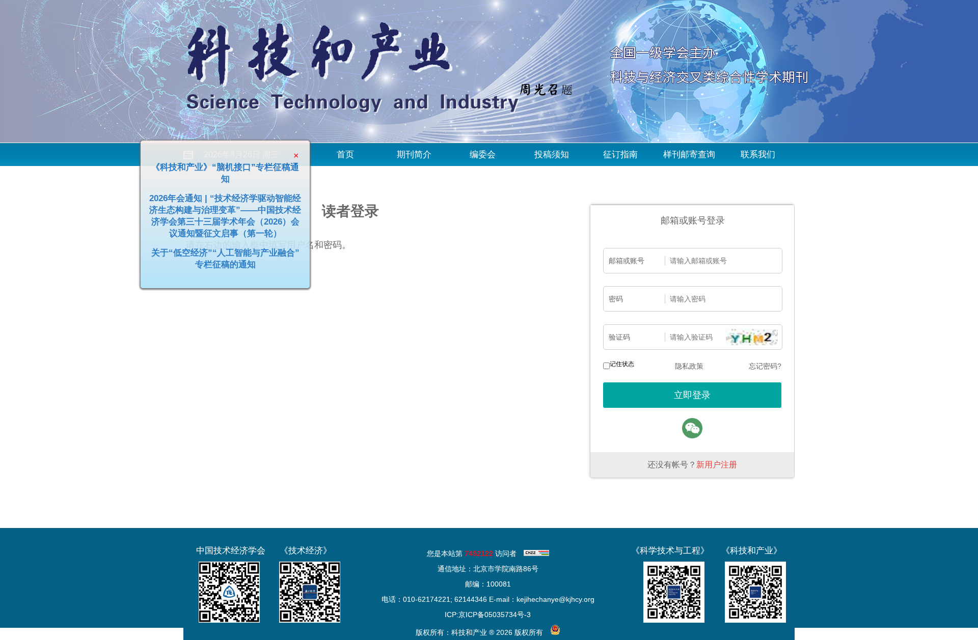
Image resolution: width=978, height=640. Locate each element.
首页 (345, 154)
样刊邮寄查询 (689, 154)
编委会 (483, 154)
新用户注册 (716, 464)
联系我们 (758, 154)
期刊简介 (414, 154)
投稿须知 (551, 154)
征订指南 (620, 154)
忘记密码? (765, 366)
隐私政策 (689, 366)
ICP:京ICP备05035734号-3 (488, 614)
